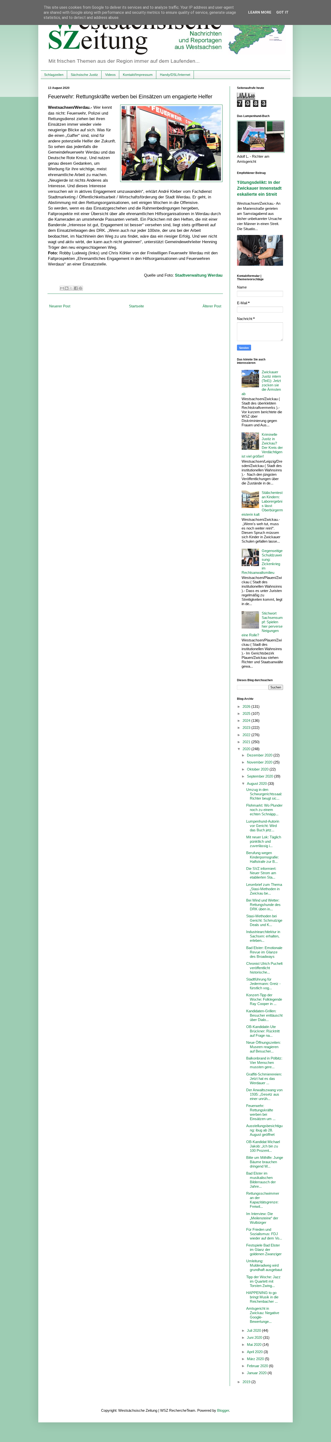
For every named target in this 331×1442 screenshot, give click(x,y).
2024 (247, 720)
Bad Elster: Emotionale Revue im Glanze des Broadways (264, 952)
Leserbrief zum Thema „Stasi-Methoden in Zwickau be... (264, 888)
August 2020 (257, 783)
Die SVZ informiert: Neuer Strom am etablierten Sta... (261, 872)
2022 (247, 735)
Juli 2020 (254, 1330)
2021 (247, 742)
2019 (247, 1382)
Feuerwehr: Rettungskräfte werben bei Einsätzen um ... (261, 1112)
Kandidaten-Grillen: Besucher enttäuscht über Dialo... (264, 1015)
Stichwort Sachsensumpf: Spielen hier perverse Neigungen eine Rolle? (262, 624)
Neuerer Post (59, 306)
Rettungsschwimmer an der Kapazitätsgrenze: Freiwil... (262, 1199)
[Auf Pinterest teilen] (80, 288)
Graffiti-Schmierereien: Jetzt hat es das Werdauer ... (264, 1078)
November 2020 (260, 762)
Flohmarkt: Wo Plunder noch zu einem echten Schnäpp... (264, 809)
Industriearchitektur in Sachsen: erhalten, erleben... (263, 936)
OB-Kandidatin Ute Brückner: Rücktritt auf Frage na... (263, 1031)
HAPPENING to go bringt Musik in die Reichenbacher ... (262, 1297)
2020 (247, 749)
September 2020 (260, 776)
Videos (110, 75)
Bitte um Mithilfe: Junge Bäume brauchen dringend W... (264, 1161)
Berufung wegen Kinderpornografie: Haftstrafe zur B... (262, 857)
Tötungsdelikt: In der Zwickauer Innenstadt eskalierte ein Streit (259, 188)
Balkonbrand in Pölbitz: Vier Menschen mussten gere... (264, 1062)
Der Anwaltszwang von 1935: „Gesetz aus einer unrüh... (264, 1094)
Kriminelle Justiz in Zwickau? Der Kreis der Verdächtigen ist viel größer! (262, 445)
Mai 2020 (254, 1344)
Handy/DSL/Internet (175, 75)
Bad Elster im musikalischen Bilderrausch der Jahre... (261, 1179)
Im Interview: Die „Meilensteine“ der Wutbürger (262, 1218)
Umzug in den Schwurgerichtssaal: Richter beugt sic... (264, 793)
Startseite (136, 306)
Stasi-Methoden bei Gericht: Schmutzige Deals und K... (264, 920)
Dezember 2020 (260, 755)
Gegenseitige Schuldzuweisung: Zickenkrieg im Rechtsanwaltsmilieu (262, 562)
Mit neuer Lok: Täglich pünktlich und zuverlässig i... (263, 841)
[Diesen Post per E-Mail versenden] (62, 288)
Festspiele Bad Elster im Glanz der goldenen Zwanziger (264, 1249)
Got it (282, 12)
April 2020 (255, 1352)
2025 (247, 713)
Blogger (223, 1410)
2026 (247, 706)
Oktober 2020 (258, 769)
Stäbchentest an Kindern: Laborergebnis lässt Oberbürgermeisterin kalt (262, 503)
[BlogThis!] (66, 288)
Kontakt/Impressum (138, 75)
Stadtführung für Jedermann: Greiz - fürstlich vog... (263, 983)
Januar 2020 (257, 1373)
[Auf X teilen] (71, 288)
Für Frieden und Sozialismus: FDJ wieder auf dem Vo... (264, 1233)
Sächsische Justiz (84, 75)
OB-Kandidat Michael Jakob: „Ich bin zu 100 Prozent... (263, 1146)
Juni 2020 (255, 1337)
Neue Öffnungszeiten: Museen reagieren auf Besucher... (263, 1046)
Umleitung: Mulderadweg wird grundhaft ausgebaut (264, 1265)
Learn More (259, 12)
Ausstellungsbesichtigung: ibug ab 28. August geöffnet (264, 1130)
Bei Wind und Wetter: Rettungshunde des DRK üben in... (263, 904)
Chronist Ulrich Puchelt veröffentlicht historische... (264, 967)
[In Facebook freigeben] (75, 288)
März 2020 (256, 1359)
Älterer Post (212, 306)
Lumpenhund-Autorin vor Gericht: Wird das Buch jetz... (262, 825)
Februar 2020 (258, 1366)
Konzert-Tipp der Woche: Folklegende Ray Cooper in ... (264, 999)
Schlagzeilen (53, 75)
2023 (247, 727)
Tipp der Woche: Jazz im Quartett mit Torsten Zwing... (263, 1281)
